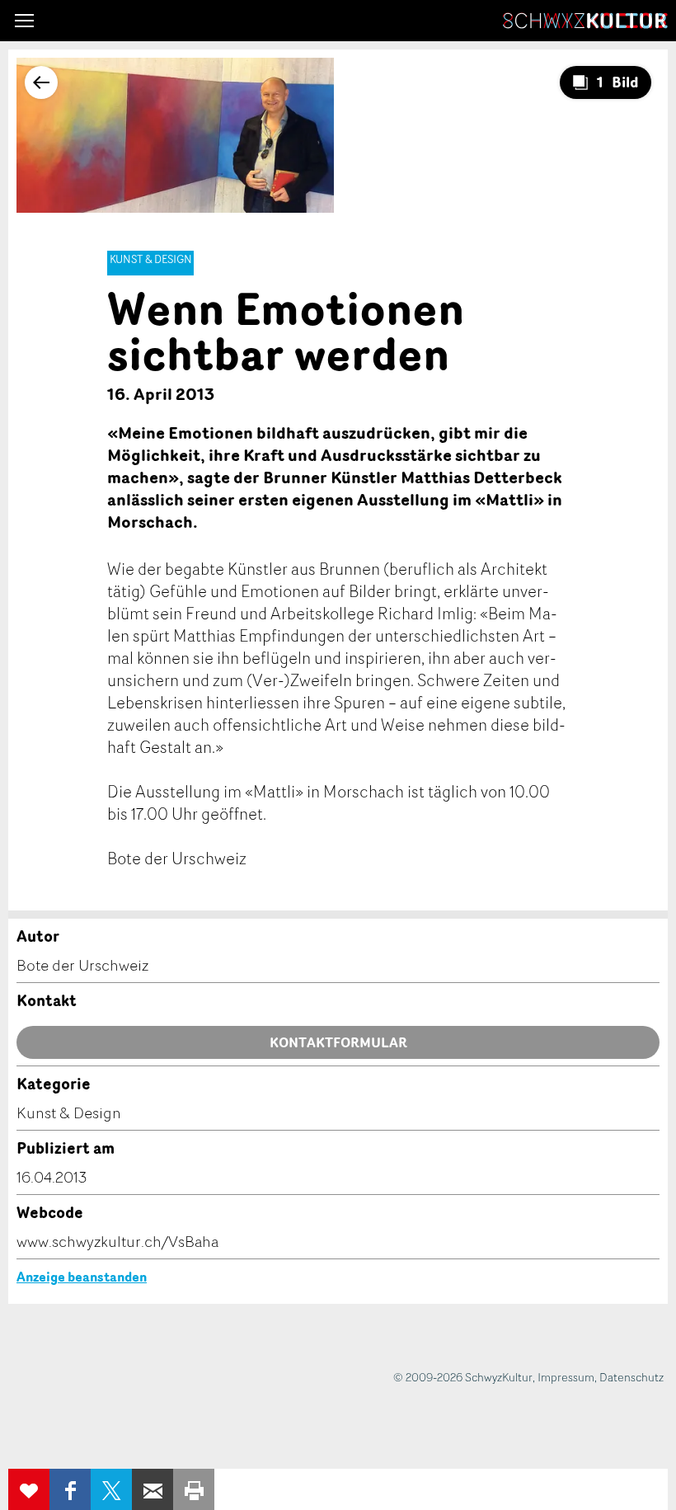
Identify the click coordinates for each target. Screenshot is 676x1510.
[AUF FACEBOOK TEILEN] (70, 1489)
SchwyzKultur (585, 20)
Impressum (566, 1377)
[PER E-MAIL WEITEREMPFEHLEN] (152, 1489)
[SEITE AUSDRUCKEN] (193, 1489)
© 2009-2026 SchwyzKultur (463, 1377)
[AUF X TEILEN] (111, 1489)
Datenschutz (631, 1377)
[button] (24, 20)
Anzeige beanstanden (81, 1277)
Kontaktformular (338, 1042)
